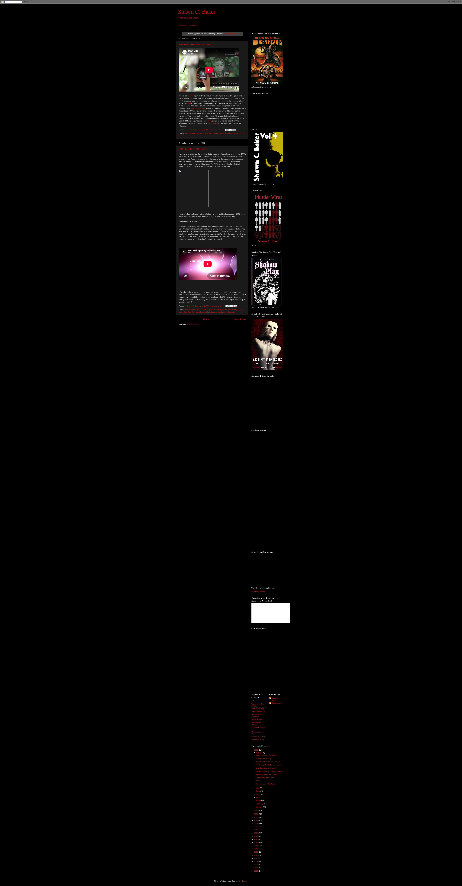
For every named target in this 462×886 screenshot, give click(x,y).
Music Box (183, 312)
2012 (256, 852)
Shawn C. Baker (196, 11)
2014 (256, 846)
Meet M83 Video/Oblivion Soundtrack (196, 44)
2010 (256, 858)
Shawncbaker (277, 703)
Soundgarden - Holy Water (266, 784)
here (189, 103)
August (259, 753)
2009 (256, 861)
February (259, 804)
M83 (191, 96)
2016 (256, 839)
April (258, 797)
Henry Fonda (214, 309)
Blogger (244, 881)
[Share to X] (230, 130)
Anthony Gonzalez (192, 133)
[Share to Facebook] (232, 130)
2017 (256, 836)
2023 (256, 817)
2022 (256, 820)
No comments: (215, 130)
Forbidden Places (258, 727)
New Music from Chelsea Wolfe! (268, 762)
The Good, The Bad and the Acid (268, 765)
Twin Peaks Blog (257, 709)
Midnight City (237, 309)
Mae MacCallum (257, 740)
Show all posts (231, 34)
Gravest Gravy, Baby (263, 759)
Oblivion (235, 133)
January (259, 807)
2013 (256, 849)
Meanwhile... (194, 25)
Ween (258, 781)
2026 (256, 750)
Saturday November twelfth (198, 312)
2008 (256, 865)
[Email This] (226, 130)
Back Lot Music (205, 133)
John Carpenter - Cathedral (266, 755)
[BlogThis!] (228, 130)
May (258, 794)
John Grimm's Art (258, 712)
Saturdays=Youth (215, 312)
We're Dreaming (229, 312)
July (258, 788)
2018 (256, 833)
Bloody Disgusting (258, 737)
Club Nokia (204, 309)
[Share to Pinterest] (235, 130)
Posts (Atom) (194, 324)
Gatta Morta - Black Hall (265, 778)
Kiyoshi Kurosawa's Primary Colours (269, 771)
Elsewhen (182, 25)
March (258, 801)
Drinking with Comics (256, 723)
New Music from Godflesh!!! (266, 768)
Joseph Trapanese (197, 108)
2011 (256, 855)
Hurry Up (223, 309)
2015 (256, 842)
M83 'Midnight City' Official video (194, 148)
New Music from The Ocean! (266, 774)
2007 (256, 868)
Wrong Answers (257, 719)
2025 (256, 811)
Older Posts (240, 319)
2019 (256, 830)
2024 (256, 814)
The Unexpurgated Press (256, 732)
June (258, 791)
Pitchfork (242, 133)
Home (206, 319)
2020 (256, 827)
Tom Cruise (183, 136)
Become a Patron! (258, 591)
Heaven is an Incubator (256, 715)
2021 (256, 824)
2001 (256, 871)
